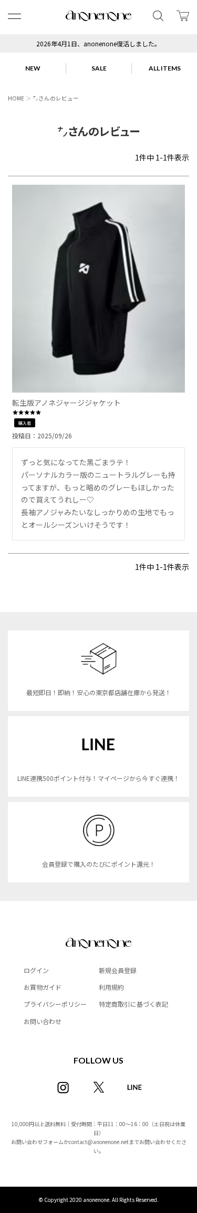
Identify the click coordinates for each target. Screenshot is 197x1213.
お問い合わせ (42, 1021)
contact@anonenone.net (99, 1142)
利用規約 (111, 987)
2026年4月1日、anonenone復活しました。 (98, 43)
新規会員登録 (118, 970)
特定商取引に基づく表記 (133, 1003)
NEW (32, 68)
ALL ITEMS (165, 68)
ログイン (36, 970)
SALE (99, 68)
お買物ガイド (42, 987)
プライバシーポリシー (55, 1003)
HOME (16, 98)
